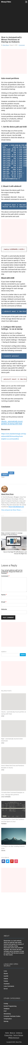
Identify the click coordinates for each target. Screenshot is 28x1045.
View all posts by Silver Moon (11, 510)
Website (4, 609)
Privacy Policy (8, 1035)
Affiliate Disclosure (13, 1038)
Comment (5, 576)
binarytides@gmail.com (16, 507)
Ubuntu (5, 475)
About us (12, 1033)
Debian (6, 978)
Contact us (19, 1033)
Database (6, 1008)
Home (7, 1033)
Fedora (6, 981)
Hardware (6, 983)
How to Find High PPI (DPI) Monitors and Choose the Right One (15, 552)
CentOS (6, 976)
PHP (5, 1011)
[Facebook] (3, 861)
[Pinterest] (12, 861)
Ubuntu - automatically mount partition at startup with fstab (12, 422)
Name (4, 595)
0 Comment (22, 45)
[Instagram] (16, 861)
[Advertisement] (14, 18)
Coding (6, 1003)
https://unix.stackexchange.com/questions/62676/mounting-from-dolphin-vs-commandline (13, 436)
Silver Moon (6, 45)
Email (3, 602)
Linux (11, 473)
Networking (7, 1013)
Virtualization (8, 1018)
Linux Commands (9, 986)
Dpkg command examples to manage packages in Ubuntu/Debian (11, 533)
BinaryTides (6, 2)
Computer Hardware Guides (12, 1016)
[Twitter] (8, 861)
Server (6, 988)
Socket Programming (10, 1006)
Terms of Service (18, 1035)
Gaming (6, 1021)
